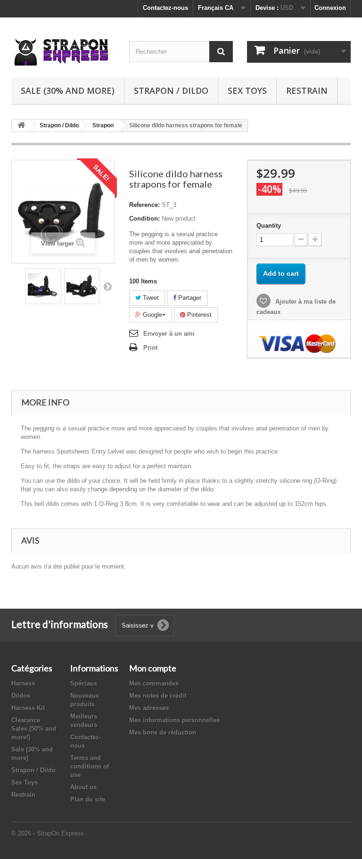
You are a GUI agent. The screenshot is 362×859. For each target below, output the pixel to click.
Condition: (144, 218)
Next (107, 286)
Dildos (20, 695)
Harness (23, 683)
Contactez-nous (165, 7)
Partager (188, 297)
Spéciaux (83, 683)
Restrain (307, 90)
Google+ (153, 314)
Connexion (330, 7)
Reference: (144, 204)
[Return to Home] (21, 126)
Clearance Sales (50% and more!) (33, 729)
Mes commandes (154, 683)
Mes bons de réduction (162, 732)
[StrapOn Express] (63, 51)
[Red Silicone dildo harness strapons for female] (43, 286)
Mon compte (152, 668)
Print (150, 347)
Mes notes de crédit (157, 695)
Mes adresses (149, 707)
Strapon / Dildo (171, 90)
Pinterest (198, 314)
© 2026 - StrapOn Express (47, 833)
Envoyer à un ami (169, 333)
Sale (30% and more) (68, 90)
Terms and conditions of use (89, 766)
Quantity (268, 225)
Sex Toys (247, 90)
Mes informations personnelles (174, 720)
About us (83, 787)
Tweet (150, 297)
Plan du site (87, 799)
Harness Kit (28, 707)
